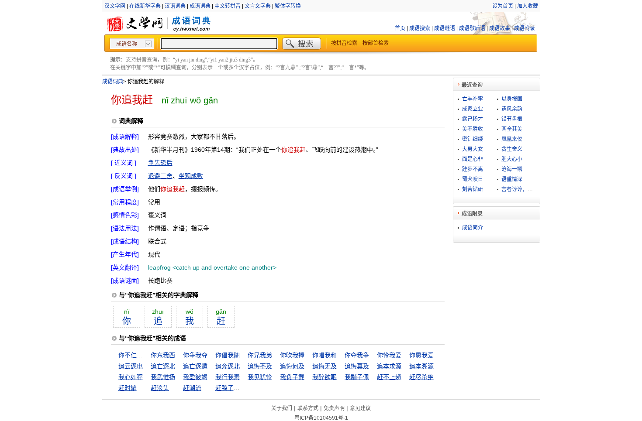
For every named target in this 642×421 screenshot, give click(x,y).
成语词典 (200, 6)
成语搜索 (419, 28)
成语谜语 (444, 28)
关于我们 (281, 408)
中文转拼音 (227, 6)
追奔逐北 (227, 366)
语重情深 (511, 179)
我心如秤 (130, 376)
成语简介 (472, 228)
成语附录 (524, 28)
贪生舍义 (511, 149)
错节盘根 (511, 119)
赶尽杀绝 (421, 376)
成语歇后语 (472, 28)
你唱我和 (324, 355)
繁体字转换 (288, 6)
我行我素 (227, 376)
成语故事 (499, 28)
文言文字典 (258, 6)
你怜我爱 (389, 355)
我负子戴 (292, 376)
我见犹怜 (260, 376)
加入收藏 (527, 6)
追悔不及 (260, 366)
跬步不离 (472, 169)
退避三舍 (160, 175)
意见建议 (360, 408)
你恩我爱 (421, 355)
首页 (400, 28)
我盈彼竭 (195, 376)
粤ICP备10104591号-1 (321, 418)
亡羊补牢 (472, 99)
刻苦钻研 (472, 189)
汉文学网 (114, 6)
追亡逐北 (163, 366)
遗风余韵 (511, 109)
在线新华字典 (145, 6)
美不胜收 (472, 129)
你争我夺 (195, 355)
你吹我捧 (292, 355)
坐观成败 (191, 175)
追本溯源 (421, 366)
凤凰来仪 (511, 139)
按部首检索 (375, 43)
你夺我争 (357, 355)
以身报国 (511, 99)
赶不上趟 (389, 376)
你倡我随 (227, 355)
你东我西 (163, 355)
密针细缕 (472, 139)
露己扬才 (472, 119)
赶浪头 (160, 387)
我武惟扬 (163, 376)
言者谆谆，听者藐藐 (525, 189)
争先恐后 (160, 162)
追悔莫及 (357, 366)
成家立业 (472, 109)
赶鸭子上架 (230, 387)
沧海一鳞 (511, 169)
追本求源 (389, 366)
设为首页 (502, 6)
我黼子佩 (357, 376)
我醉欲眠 (324, 376)
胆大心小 (511, 159)
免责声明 (334, 408)
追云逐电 (130, 366)
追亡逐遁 (195, 366)
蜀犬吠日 (472, 179)
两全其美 (511, 129)
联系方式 (307, 408)
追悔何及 (292, 366)
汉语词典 (175, 6)
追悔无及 (324, 366)
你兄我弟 (260, 355)
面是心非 (472, 159)
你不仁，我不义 (139, 355)
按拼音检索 (344, 43)
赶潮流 (192, 387)
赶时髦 (127, 387)
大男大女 (472, 149)
